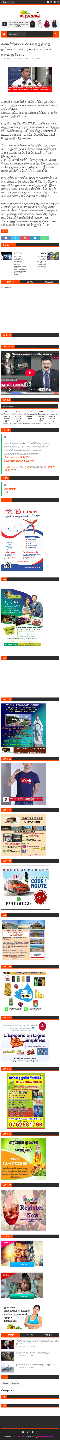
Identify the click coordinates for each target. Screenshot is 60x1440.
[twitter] (51, 2)
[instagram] (58, 2)
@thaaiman (10, 488)
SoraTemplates (18, 1437)
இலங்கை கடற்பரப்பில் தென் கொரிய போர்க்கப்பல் (35, 1365)
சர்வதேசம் (15, 1383)
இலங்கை (5, 1383)
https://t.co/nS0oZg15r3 (17, 457)
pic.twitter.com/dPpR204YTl (18, 460)
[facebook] (48, 2)
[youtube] (54, 2)
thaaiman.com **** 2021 (47, 1437)
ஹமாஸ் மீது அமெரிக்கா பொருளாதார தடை (33, 1353)
